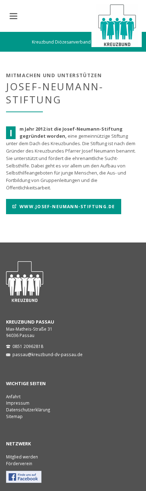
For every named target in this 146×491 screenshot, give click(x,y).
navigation (13, 16)
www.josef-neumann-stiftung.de (66, 207)
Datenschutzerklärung (28, 409)
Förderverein (19, 463)
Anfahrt (13, 396)
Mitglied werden (22, 456)
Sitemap (14, 416)
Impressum (17, 403)
